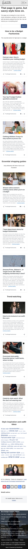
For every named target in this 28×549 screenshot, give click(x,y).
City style (20, 431)
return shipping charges (18, 448)
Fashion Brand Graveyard (20, 437)
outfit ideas (10, 446)
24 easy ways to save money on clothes (12, 528)
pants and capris (18, 446)
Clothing (24, 431)
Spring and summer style (10, 452)
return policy (9, 448)
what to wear (14, 457)
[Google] (19, 486)
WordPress (19, 547)
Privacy (16, 540)
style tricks (22, 452)
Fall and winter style (8, 437)
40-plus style (5, 428)
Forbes (14, 500)
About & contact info (6, 540)
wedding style (4, 457)
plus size (3, 448)
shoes (3, 450)
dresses (4, 435)
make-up (4, 444)
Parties (24, 446)
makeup (8, 444)
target (11, 454)
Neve (7, 547)
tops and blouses (17, 455)
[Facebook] (8, 486)
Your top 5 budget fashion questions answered (13, 514)
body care (3, 431)
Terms (21, 540)
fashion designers (5, 440)
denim (19, 433)
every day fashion (12, 435)
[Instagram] (16, 486)
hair (17, 440)
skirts (7, 450)
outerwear (3, 446)
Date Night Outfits (13, 433)
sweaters (3, 454)
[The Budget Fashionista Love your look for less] (6, 2)
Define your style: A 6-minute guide (10, 521)
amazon (21, 428)
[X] (12, 486)
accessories (14, 429)
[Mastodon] (23, 486)
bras (7, 431)
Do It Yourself (24, 433)
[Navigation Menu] (23, 3)
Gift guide (12, 440)
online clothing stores (17, 444)
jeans (14, 442)
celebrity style (13, 431)
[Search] (25, 2)
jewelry (18, 442)
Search (24, 26)
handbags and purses (6, 442)
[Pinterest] (4, 486)
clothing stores (5, 433)
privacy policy (21, 535)
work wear (22, 457)
